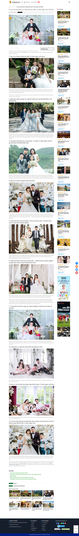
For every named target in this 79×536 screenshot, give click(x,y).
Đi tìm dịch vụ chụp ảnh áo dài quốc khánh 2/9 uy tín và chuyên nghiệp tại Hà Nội (25, 474)
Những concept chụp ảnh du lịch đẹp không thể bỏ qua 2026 (21, 477)
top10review (24, 52)
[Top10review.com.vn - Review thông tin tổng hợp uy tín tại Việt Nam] (14, 2)
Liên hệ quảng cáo (76, 528)
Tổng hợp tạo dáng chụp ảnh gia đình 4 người (18, 472)
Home (10, 6)
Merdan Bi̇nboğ (13, 476)
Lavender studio (23, 463)
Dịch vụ (13, 6)
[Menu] (69, 2)
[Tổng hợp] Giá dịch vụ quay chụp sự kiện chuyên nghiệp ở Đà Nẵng (23, 479)
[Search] (22, 2)
